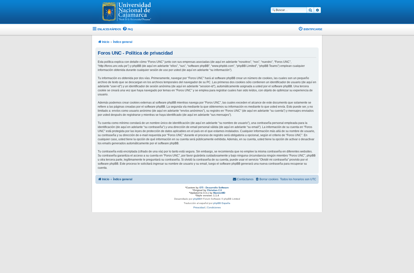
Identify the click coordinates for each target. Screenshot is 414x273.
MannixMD (219, 193)
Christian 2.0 (214, 190)
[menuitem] (127, 29)
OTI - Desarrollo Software (214, 187)
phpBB (197, 198)
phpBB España (221, 203)
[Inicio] (126, 12)
